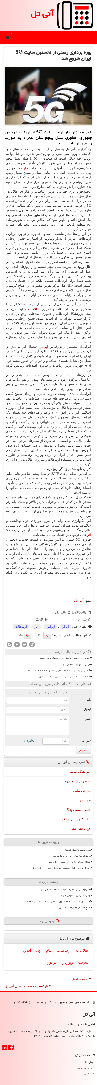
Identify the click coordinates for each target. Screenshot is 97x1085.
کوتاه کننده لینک (80, 829)
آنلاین (27, 950)
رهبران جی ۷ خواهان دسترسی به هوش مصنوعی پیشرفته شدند (60, 868)
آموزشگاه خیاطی (80, 771)
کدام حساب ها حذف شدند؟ (78, 849)
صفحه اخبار (80, 979)
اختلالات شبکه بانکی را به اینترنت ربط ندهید (69, 862)
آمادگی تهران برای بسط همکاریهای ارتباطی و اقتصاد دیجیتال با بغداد (58, 670)
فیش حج (85, 800)
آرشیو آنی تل (87, 1073)
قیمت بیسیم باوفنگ (78, 810)
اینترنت (83, 962)
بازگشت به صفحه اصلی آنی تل (27, 986)
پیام (49, 950)
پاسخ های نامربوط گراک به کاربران (75, 907)
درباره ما (89, 1062)
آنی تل (42, 13)
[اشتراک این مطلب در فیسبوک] (17, 644)
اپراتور (43, 346)
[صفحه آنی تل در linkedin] (4, 1049)
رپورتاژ (67, 962)
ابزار (46, 252)
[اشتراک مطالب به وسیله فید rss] (9, 644)
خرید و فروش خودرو (78, 781)
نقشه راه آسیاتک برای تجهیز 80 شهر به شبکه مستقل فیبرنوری (60, 676)
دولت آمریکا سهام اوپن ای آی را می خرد (72, 856)
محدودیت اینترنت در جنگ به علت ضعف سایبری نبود (65, 658)
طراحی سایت (82, 790)
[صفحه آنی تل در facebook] (11, 1049)
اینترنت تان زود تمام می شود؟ (75, 664)
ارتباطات (23, 168)
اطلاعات (34, 309)
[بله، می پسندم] (47, 635)
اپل (38, 950)
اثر (89, 535)
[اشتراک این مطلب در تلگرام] (32, 644)
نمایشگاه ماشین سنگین (76, 819)
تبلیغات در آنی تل (85, 1067)
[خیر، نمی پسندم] (27, 635)
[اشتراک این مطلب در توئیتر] (24, 644)
